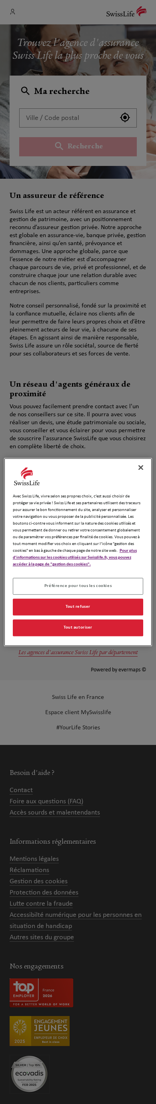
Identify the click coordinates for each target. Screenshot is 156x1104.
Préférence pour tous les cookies (78, 585)
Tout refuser (78, 606)
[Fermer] (141, 467)
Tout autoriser (78, 627)
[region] (78, 552)
